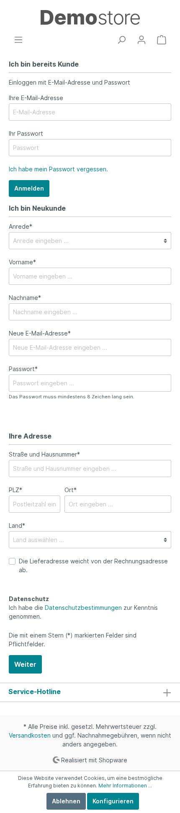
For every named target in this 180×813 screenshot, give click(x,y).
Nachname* (25, 297)
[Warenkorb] (162, 39)
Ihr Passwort (26, 133)
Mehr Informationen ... (125, 785)
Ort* (70, 489)
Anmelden (29, 188)
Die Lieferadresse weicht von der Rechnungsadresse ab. (93, 565)
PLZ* (15, 489)
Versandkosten (30, 735)
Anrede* (20, 226)
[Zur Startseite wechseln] (90, 17)
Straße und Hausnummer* (44, 454)
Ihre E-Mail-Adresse (36, 97)
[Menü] (18, 39)
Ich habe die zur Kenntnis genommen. (83, 612)
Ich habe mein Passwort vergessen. (58, 169)
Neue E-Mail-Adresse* (40, 333)
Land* (17, 525)
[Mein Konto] (141, 39)
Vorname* (22, 262)
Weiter (25, 664)
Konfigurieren (113, 801)
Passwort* (23, 368)
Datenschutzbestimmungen (83, 607)
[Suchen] (121, 39)
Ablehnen (66, 801)
